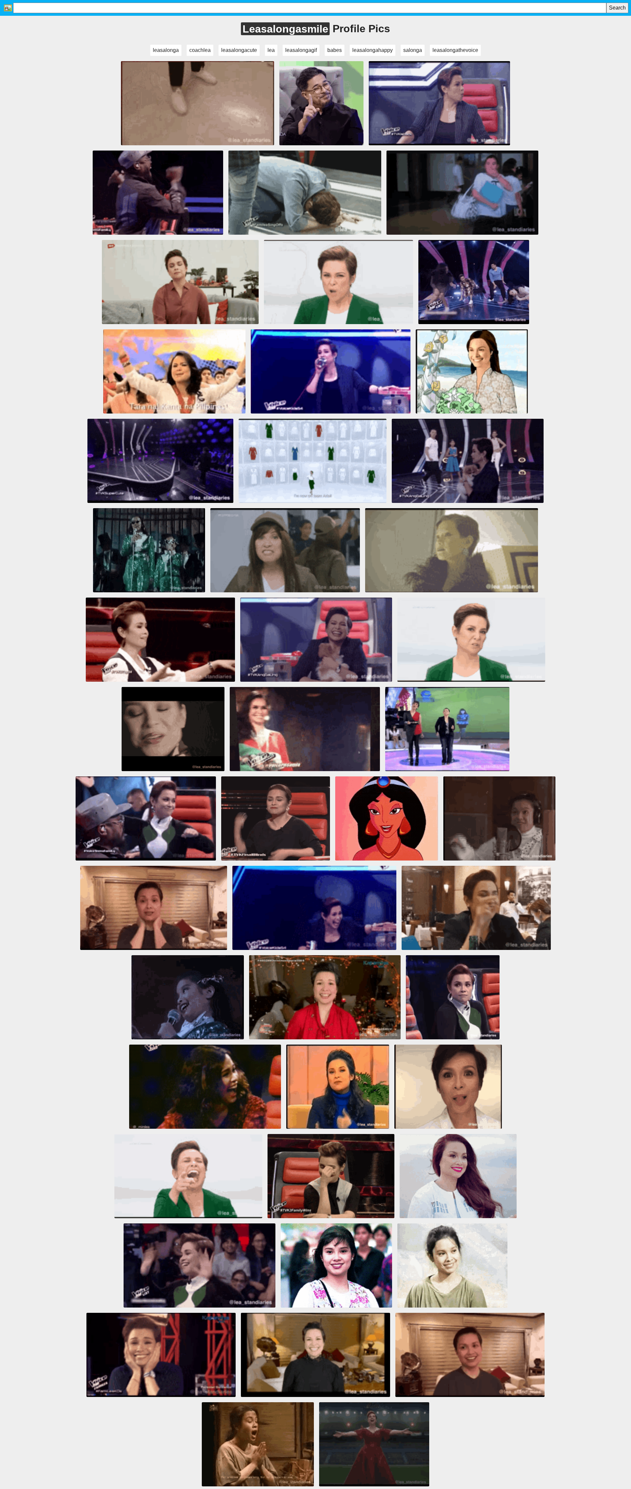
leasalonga (166, 50)
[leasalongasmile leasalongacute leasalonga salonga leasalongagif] (330, 371)
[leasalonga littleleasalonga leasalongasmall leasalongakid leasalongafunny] (187, 997)
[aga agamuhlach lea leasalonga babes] (321, 103)
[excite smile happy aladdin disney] (386, 818)
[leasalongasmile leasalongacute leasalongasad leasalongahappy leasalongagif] (304, 193)
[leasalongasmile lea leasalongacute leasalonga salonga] (160, 461)
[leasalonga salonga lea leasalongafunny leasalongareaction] (471, 640)
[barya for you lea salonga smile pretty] (458, 1176)
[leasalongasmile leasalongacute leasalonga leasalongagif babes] (180, 282)
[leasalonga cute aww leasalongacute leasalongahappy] (316, 640)
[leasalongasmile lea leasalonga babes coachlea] (146, 818)
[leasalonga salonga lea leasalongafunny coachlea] (338, 282)
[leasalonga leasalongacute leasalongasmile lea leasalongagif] (448, 1087)
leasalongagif (301, 50)
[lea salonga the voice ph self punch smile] (275, 818)
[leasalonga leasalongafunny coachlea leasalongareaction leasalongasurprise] (462, 193)
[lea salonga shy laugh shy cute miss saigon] (452, 1265)
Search (617, 8)
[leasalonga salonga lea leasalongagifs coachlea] (258, 1444)
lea (271, 50)
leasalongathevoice (455, 50)
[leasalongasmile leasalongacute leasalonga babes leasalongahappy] (447, 729)
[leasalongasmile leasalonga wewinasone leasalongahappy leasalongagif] (374, 1444)
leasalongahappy (372, 50)
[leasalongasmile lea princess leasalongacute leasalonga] (499, 818)
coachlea (200, 50)
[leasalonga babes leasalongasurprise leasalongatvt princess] (473, 282)
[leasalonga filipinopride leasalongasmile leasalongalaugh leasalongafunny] (472, 371)
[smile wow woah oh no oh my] (331, 1176)
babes (334, 50)
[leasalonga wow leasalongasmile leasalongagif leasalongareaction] (285, 550)
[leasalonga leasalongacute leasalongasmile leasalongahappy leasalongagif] (153, 908)
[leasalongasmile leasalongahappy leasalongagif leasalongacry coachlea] (158, 193)
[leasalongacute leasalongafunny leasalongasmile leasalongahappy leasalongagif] (197, 103)
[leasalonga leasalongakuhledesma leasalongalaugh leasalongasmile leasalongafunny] (149, 550)
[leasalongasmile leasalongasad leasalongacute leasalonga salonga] (314, 908)
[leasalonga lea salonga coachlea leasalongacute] (188, 1176)
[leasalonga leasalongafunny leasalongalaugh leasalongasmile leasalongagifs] (174, 371)
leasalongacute (239, 50)
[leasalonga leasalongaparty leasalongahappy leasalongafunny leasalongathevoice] (199, 1265)
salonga (412, 50)
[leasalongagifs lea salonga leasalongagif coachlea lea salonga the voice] (325, 997)
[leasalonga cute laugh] (205, 1087)
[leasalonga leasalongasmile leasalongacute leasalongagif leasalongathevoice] (470, 1355)
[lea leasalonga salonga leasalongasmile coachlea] (451, 550)
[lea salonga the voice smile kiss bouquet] (305, 729)
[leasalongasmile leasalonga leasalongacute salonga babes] (173, 729)
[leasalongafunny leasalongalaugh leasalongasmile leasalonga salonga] (313, 461)
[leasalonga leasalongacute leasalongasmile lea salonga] (315, 1355)
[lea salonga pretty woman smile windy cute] (336, 1265)
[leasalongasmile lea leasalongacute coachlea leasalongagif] (439, 103)
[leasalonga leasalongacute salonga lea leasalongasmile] (160, 640)
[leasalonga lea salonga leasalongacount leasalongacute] (476, 908)
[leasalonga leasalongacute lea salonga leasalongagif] (468, 461)
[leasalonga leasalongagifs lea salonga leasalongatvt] (161, 1355)
